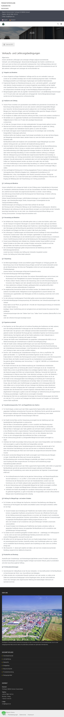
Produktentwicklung (8, 672)
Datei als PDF (9, 44)
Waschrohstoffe (7, 668)
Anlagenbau (6, 665)
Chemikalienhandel (8, 655)
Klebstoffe (6, 662)
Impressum (31, 714)
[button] (3, 713)
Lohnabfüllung (7, 659)
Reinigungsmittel (7, 675)
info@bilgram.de (10, 16)
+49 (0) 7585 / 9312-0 (7, 694)
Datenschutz (23, 714)
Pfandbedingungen (13, 714)
